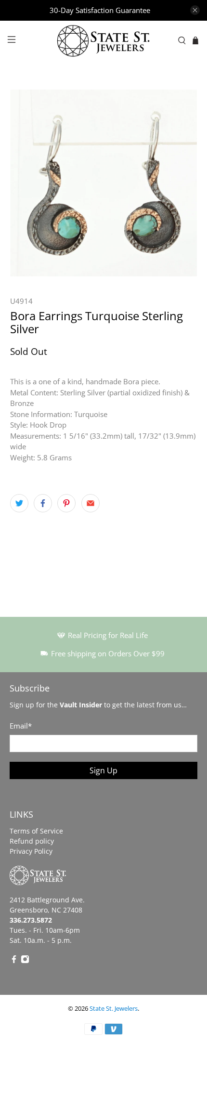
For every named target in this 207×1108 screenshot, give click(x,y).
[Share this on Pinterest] (66, 503)
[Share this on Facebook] (43, 503)
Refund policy (32, 841)
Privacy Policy (31, 851)
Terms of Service (36, 830)
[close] (195, 10)
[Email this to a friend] (90, 503)
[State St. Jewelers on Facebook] (14, 960)
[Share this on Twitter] (19, 503)
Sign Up (103, 770)
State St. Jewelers (114, 1008)
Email (21, 725)
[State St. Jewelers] (103, 40)
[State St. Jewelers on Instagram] (25, 960)
